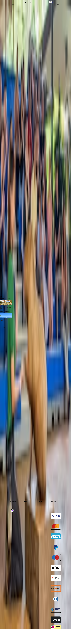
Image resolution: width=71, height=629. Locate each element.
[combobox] (38, 2)
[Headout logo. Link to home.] (14, 1)
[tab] (3, 327)
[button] (12, 4)
